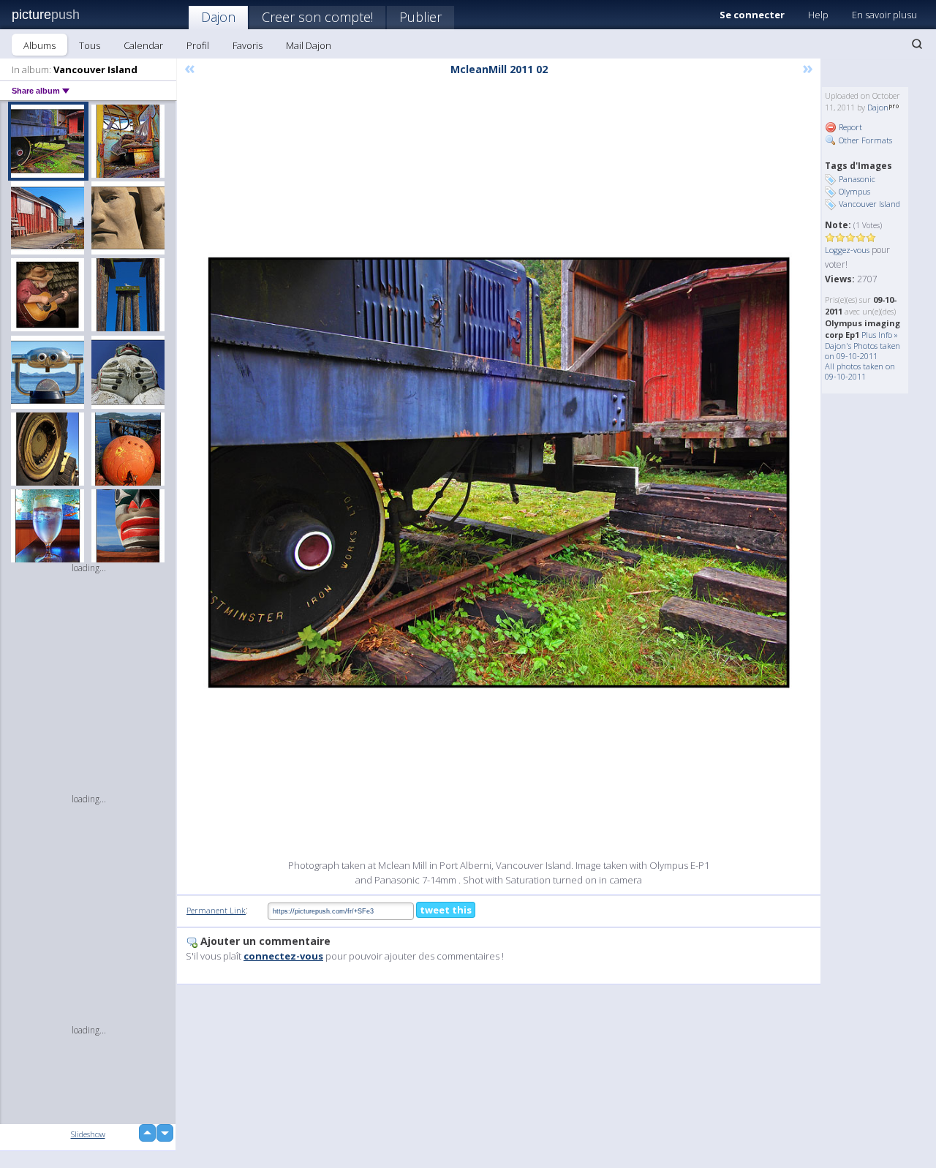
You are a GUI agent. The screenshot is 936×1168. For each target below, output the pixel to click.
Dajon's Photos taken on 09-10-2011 (862, 350)
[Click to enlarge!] (498, 472)
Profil (197, 45)
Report (849, 126)
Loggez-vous (847, 249)
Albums (39, 45)
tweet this (446, 909)
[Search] (917, 44)
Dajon (218, 17)
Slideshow (88, 1134)
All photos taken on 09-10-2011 (860, 371)
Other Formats (864, 140)
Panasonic (857, 178)
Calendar (143, 45)
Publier (420, 17)
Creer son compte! (317, 17)
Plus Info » (879, 334)
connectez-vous (283, 955)
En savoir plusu (884, 14)
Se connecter (752, 14)
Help (818, 14)
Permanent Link (216, 910)
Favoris (248, 45)
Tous (89, 45)
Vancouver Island (869, 203)
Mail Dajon (308, 45)
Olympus (854, 191)
